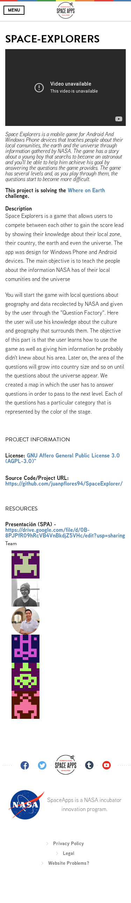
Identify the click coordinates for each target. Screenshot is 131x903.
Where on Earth (86, 190)
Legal (68, 853)
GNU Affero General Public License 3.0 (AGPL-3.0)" (62, 458)
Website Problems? (68, 863)
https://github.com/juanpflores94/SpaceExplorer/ (64, 484)
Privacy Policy (68, 843)
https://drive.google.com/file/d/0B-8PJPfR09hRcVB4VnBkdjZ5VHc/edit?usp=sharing (65, 533)
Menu (14, 10)
